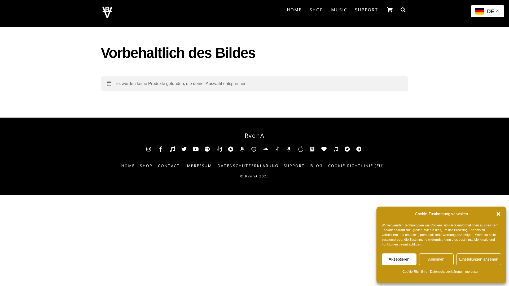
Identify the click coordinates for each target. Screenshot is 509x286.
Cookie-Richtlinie (414, 272)
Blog (316, 165)
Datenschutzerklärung (446, 272)
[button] (498, 214)
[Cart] (389, 10)
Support (366, 10)
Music (339, 10)
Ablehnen (436, 259)
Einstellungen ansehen (478, 259)
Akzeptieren (399, 259)
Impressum (472, 272)
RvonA (251, 176)
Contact (169, 165)
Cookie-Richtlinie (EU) (356, 165)
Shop (316, 10)
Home (294, 10)
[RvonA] (107, 16)
